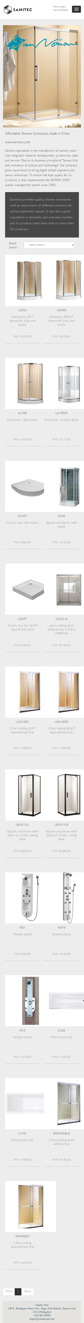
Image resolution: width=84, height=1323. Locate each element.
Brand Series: (13, 245)
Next (27, 1291)
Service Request (60, 10)
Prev (9, 1291)
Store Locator (59, 7)
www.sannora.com (17, 142)
